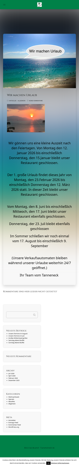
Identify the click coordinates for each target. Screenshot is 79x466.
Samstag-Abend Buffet (16, 340)
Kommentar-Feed (14, 425)
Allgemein (21, 101)
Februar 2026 (13, 378)
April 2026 (11, 376)
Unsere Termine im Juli (16, 336)
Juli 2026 (11, 373)
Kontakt (4, 463)
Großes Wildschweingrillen (17, 338)
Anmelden (12, 420)
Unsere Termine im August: (18, 334)
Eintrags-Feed (13, 422)
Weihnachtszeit (13, 397)
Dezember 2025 (13, 380)
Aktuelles (12, 101)
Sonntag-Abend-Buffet (16, 343)
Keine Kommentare (36, 101)
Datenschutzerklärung (25, 463)
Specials (11, 399)
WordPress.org (13, 427)
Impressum (12, 463)
